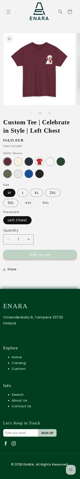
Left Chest (17, 220)
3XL (11, 202)
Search (18, 394)
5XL (47, 203)
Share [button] (12, 269)
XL (37, 192)
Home (17, 357)
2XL (53, 192)
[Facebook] (7, 446)
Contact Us (21, 406)
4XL (30, 203)
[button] (8, 11)
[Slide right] (49, 113)
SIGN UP (47, 433)
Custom (19, 368)
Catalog (19, 363)
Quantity (10, 230)
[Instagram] (14, 446)
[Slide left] (30, 113)
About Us (19, 400)
